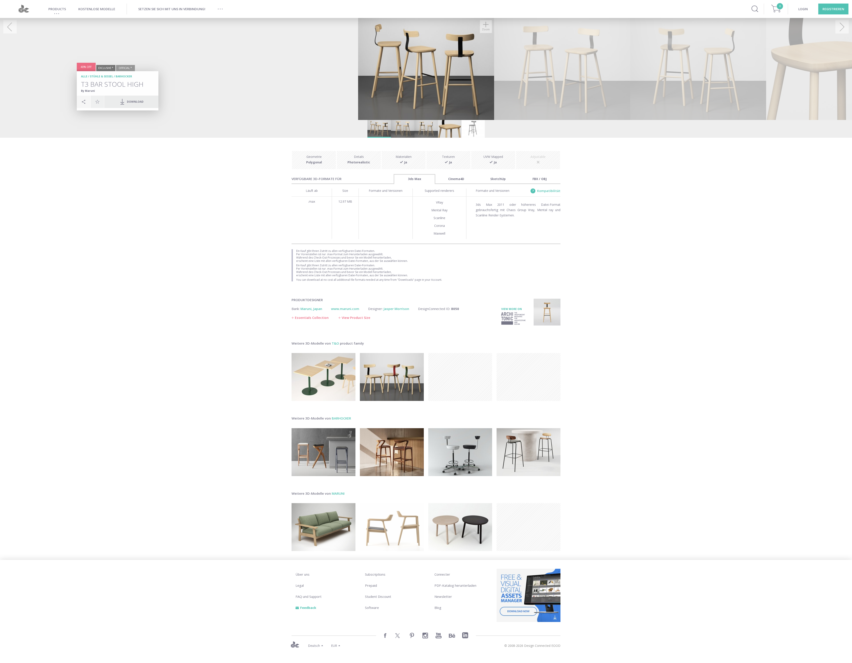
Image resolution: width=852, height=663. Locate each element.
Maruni (338, 493)
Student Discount (378, 596)
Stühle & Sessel (101, 76)
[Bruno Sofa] (323, 527)
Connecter (442, 574)
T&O (335, 343)
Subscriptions (375, 574)
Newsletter (443, 596)
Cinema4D (456, 179)
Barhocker (124, 76)
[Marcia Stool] (323, 452)
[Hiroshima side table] (460, 527)
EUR (334, 645)
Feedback (308, 607)
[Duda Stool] (392, 452)
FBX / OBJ (539, 179)
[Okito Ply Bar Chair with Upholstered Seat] (528, 452)
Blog (437, 607)
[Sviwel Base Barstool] (460, 452)
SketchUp (498, 179)
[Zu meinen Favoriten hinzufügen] (97, 102)
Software (372, 607)
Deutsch (314, 645)
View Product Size (356, 317)
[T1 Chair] (392, 377)
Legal (300, 585)
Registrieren (833, 9)
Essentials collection (312, 317)
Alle (84, 76)
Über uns (303, 574)
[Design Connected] (24, 9)
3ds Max (414, 179)
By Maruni (88, 91)
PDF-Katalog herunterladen (455, 585)
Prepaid (371, 585)
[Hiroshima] (392, 527)
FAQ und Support (308, 596)
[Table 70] (323, 377)
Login (803, 9)
